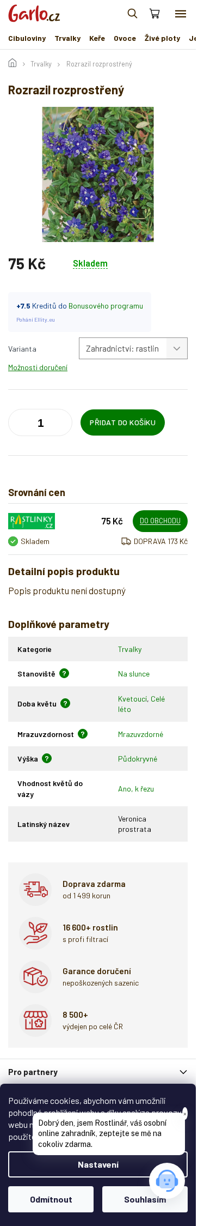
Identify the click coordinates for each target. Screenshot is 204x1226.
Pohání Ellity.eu (35, 319)
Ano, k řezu (136, 788)
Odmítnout (51, 1199)
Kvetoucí (132, 698)
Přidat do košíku (123, 422)
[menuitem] (27, 38)
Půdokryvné (137, 758)
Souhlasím (145, 1199)
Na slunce (134, 673)
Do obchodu (160, 520)
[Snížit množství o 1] (61, 425)
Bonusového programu (106, 305)
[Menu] (180, 13)
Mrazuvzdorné (140, 734)
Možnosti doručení (37, 367)
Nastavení (98, 1164)
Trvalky (129, 649)
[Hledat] (132, 14)
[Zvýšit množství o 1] (19, 425)
